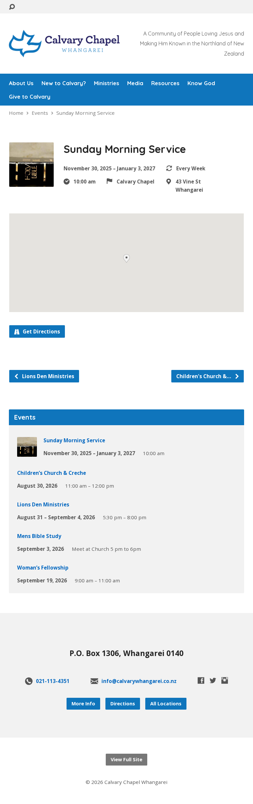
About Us (21, 83)
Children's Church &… (204, 376)
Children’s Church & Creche (51, 473)
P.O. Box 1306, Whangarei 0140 (126, 653)
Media (135, 83)
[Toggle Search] (12, 7)
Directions (122, 703)
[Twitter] (213, 680)
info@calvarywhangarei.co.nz (139, 681)
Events (40, 113)
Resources (165, 83)
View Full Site (126, 759)
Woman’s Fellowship (43, 567)
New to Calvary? (64, 83)
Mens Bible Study (39, 536)
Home (16, 113)
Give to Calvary (29, 97)
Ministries (106, 83)
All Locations (166, 703)
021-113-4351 (53, 681)
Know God (201, 83)
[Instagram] (224, 680)
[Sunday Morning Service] (27, 452)
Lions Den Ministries (47, 376)
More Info (83, 703)
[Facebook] (201, 680)
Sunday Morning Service (85, 113)
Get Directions (40, 331)
